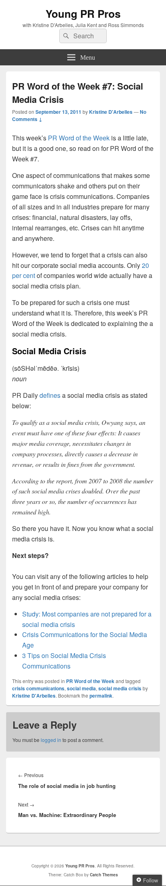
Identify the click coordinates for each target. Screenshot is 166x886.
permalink (100, 695)
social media (81, 688)
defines (49, 395)
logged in (51, 739)
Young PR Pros (83, 13)
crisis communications (38, 688)
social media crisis (119, 688)
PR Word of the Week (79, 137)
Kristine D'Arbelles (111, 111)
